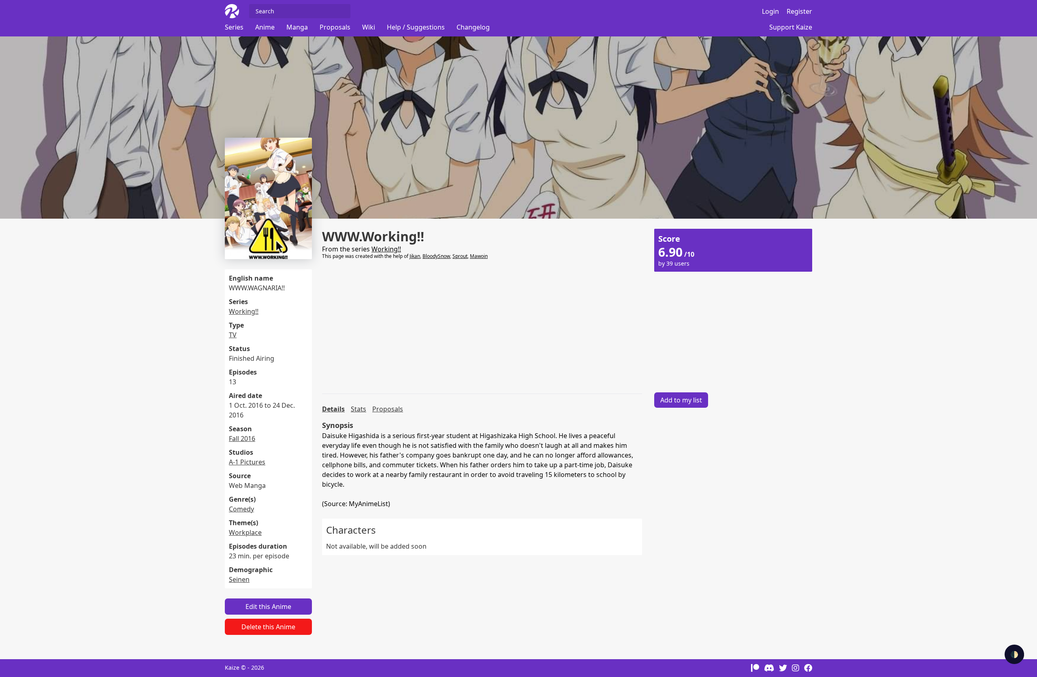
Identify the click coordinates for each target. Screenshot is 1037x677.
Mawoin (479, 256)
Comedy (241, 509)
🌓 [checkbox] (1014, 654)
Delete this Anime (268, 626)
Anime (265, 27)
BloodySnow (436, 256)
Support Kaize (790, 27)
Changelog (473, 27)
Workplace (245, 532)
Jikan (415, 256)
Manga (297, 27)
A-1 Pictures (247, 462)
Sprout (459, 256)
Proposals (335, 27)
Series (234, 27)
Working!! (243, 311)
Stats (358, 408)
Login (770, 11)
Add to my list (681, 400)
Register (799, 11)
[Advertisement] (482, 326)
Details (333, 408)
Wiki (368, 27)
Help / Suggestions (416, 27)
